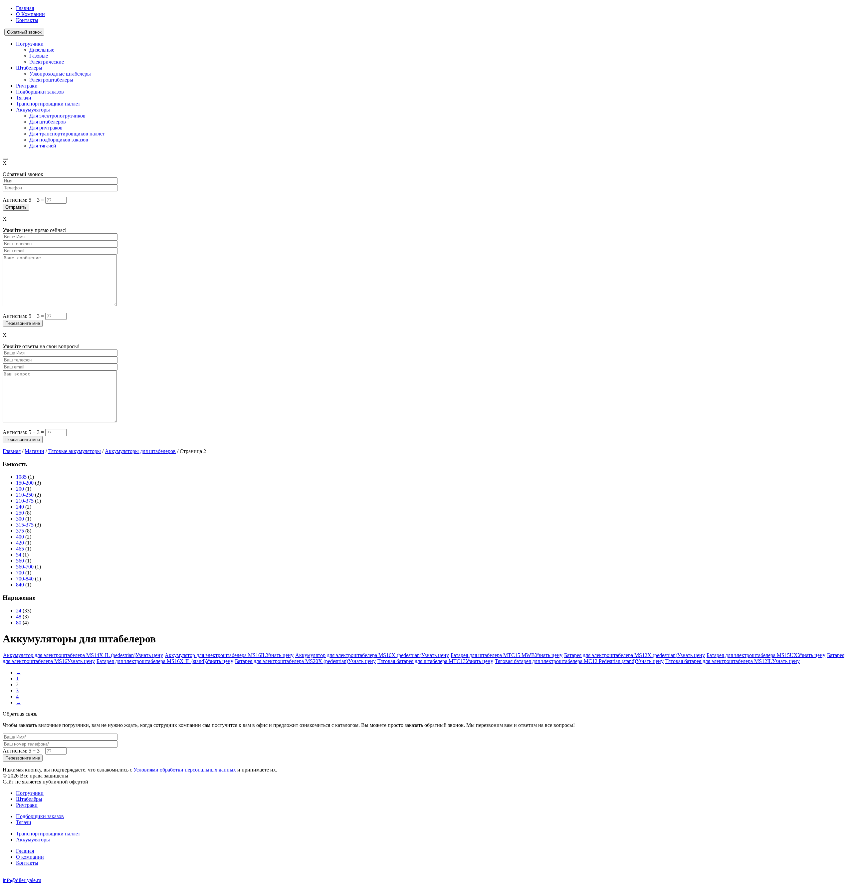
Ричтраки (27, 86)
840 (20, 584)
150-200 (25, 483)
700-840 (25, 578)
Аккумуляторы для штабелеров (140, 451)
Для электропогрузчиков (57, 115)
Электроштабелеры (51, 80)
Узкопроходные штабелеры (60, 74)
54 (18, 554)
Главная (25, 8)
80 (18, 622)
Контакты (27, 20)
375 (20, 531)
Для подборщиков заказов (58, 139)
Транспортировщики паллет (48, 104)
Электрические (46, 62)
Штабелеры (29, 68)
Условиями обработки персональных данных (185, 770)
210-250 (25, 495)
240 (20, 507)
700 (20, 572)
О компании (30, 857)
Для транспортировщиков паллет (67, 133)
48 (18, 616)
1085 (21, 477)
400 (20, 537)
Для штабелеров (47, 121)
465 (20, 549)
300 (20, 519)
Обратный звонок (24, 32)
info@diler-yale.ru (22, 880)
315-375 (25, 525)
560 (20, 560)
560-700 (25, 566)
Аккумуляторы (33, 109)
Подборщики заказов (40, 92)
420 (20, 543)
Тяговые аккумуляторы (74, 451)
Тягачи (23, 98)
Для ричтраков (46, 127)
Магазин (34, 451)
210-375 (25, 501)
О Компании (30, 14)
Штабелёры (29, 799)
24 (18, 610)
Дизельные (41, 50)
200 (20, 489)
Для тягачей (42, 145)
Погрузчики (30, 44)
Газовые (38, 56)
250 (20, 513)
